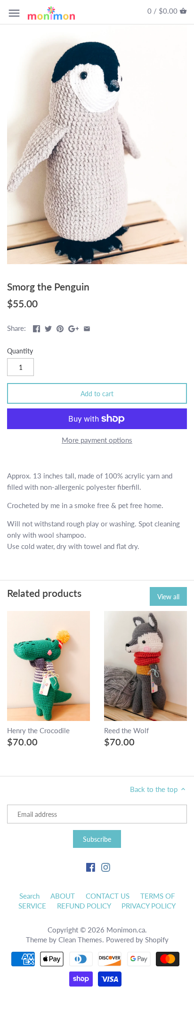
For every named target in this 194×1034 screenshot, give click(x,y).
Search (29, 896)
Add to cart (97, 394)
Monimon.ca (125, 929)
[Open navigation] (14, 13)
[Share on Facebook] (36, 327)
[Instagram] (105, 867)
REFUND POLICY (84, 905)
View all (168, 597)
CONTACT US (107, 896)
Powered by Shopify (137, 939)
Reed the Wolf (126, 730)
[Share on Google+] (73, 327)
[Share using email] (86, 327)
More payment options (97, 440)
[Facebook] (90, 867)
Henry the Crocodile (38, 730)
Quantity (20, 351)
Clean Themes (80, 939)
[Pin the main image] (60, 327)
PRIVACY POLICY (148, 905)
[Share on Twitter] (48, 327)
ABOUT (62, 896)
